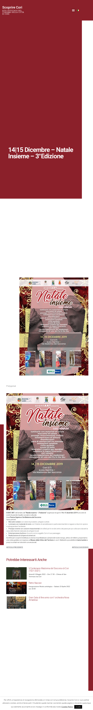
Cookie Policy (67, 707)
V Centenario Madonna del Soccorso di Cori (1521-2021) (49, 569)
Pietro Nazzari (35, 583)
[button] (73, 10)
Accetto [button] (78, 707)
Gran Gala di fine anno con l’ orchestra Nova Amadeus (49, 598)
